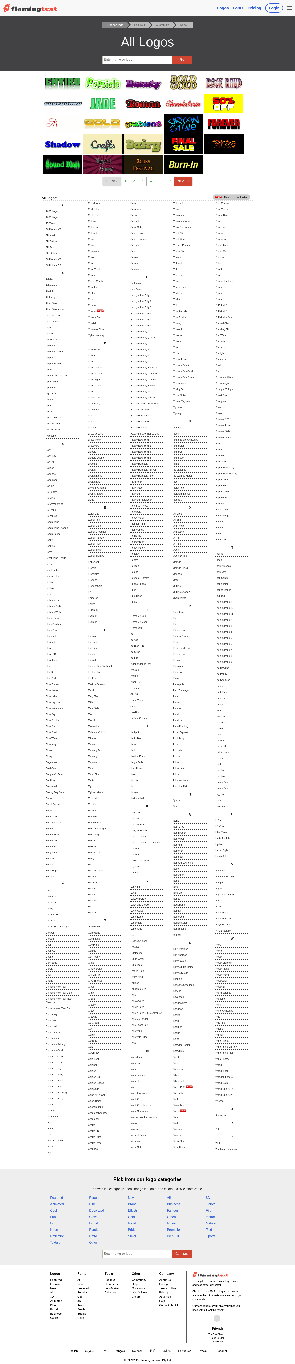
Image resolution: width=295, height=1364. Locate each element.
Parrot (176, 618)
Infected (134, 670)
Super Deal (221, 479)
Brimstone (51, 816)
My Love (177, 407)
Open (176, 549)
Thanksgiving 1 (223, 602)
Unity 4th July (222, 838)
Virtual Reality (223, 930)
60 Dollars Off (53, 265)
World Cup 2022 (224, 1095)
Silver (176, 1075)
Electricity (93, 574)
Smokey (177, 1129)
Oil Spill (177, 519)
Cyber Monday (96, 335)
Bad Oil (50, 462)
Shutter (177, 1063)
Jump (133, 786)
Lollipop (134, 983)
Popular (94, 1197)
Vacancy (220, 870)
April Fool (51, 387)
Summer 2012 (223, 419)
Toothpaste (221, 722)
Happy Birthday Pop (141, 391)
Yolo (217, 1129)
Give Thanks (95, 980)
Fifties (91, 702)
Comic (91, 239)
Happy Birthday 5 (139, 361)
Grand (133, 203)
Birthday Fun (53, 600)
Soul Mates (221, 209)
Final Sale (93, 708)
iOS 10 (134, 694)
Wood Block (221, 1071)
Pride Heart (179, 768)
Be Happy (51, 492)
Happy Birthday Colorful (143, 379)
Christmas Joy (53, 1068)
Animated (57, 1204)
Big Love (50, 588)
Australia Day (53, 423)
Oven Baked (179, 598)
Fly (89, 786)
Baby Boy (51, 456)
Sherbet (177, 1027)
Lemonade (136, 928)
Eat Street (93, 562)
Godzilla (92, 1040)
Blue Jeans (52, 690)
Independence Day (140, 664)
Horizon (134, 566)
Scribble (177, 979)
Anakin (49, 369)
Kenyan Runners (139, 830)
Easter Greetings (97, 531)
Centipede (51, 962)
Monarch (178, 329)
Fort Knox (93, 804)
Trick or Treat (222, 752)
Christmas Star (54, 1086)
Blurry (49, 756)
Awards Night (53, 429)
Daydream (94, 397)
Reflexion (178, 850)
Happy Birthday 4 (139, 355)
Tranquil (219, 740)
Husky (133, 602)
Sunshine (220, 461)
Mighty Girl (179, 251)
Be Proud (51, 510)
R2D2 (176, 820)
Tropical (219, 758)
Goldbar (92, 1065)
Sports (218, 275)
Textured (220, 596)
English (73, 1350)
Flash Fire (93, 774)
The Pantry (221, 674)
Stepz (218, 371)
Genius (92, 950)
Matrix (133, 1123)
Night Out (178, 451)
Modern (177, 299)
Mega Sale (136, 1147)
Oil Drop (177, 513)
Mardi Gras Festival (141, 1105)
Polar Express (180, 732)
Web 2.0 (173, 1236)
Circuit (49, 1128)
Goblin (91, 1034)
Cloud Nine (94, 203)
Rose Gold (179, 916)
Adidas (49, 279)
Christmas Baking (55, 1044)
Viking (218, 906)
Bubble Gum (52, 834)
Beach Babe (52, 522)
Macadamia (136, 1057)
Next (181, 181)
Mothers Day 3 (181, 365)
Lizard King (136, 977)
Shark (176, 1021)
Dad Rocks (94, 349)
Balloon (50, 468)
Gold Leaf (93, 1059)
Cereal (49, 968)
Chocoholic (52, 1026)
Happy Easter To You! (142, 415)
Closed (50, 1146)
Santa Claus (179, 961)
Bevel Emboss (53, 570)
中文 (103, 1350)
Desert (91, 421)
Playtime (177, 720)
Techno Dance (223, 590)
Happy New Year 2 (140, 445)
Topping (219, 728)
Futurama (93, 912)
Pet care (177, 660)
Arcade (50, 399)
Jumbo (134, 780)
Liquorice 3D (137, 965)
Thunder (220, 704)
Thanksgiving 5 (223, 638)
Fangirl (92, 660)
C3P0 (49, 890)
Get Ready (94, 956)
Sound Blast (222, 215)
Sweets (219, 527)
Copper (92, 275)
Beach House (53, 534)
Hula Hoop (136, 596)
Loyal (133, 1043)
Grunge (134, 263)
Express (92, 622)
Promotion (174, 1229)
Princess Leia (180, 780)
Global (91, 998)
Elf (89, 592)
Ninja (176, 463)
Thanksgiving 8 (223, 656)
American (51, 345)
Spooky (219, 269)
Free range (94, 834)
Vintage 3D (221, 912)
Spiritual (219, 257)
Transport (220, 746)
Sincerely (178, 1093)
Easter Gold (94, 525)
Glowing (92, 1016)
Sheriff (176, 1033)
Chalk (49, 974)
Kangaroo (135, 812)
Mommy (177, 323)
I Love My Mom (138, 622)
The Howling (222, 668)
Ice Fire (134, 658)
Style (218, 407)
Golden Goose (96, 1083)
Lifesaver (135, 947)
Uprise (219, 844)
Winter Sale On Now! (226, 1046)
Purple (94, 1229)
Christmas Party (54, 1074)
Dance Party (95, 367)
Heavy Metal (137, 517)
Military (177, 257)
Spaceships (221, 227)
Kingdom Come (139, 854)
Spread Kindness (224, 281)
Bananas (51, 474)
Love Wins (136, 1031)
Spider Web (221, 251)
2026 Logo (52, 217)
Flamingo (93, 756)
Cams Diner (52, 902)
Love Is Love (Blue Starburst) (146, 1013)
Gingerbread (95, 968)
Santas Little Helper (183, 967)
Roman (177, 910)
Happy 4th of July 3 (140, 307)
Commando (94, 251)
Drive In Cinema (97, 487)
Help (135, 1284)
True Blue (220, 770)
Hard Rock (136, 481)
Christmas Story (54, 1098)
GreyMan (135, 245)
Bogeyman (52, 762)
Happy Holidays (139, 427)
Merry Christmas (182, 227)
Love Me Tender (139, 1019)
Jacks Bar (135, 738)
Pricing (254, 8)
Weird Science (223, 992)
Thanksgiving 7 (223, 650)
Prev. (114, 181)
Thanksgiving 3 (223, 626)
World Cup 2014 (224, 1089)
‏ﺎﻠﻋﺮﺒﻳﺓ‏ (89, 1350)
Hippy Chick (137, 529)
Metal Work (179, 239)
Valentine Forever (225, 876)
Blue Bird (51, 678)
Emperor (93, 598)
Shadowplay (180, 1003)
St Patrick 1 (221, 305)
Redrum (177, 844)
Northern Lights (181, 493)
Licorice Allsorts (139, 941)
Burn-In (50, 858)
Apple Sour (52, 381)
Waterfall (220, 986)
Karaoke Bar (137, 824)
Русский (204, 1350)
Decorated (96, 1210)
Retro (176, 880)
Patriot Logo (179, 630)
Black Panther (53, 624)
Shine (176, 1039)
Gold (90, 1046)
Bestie (49, 564)
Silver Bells (179, 1081)
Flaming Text (95, 750)
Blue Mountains (54, 708)
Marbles (134, 1087)
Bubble (50, 828)
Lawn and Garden (140, 904)
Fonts (238, 8)
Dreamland (94, 481)
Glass (91, 986)
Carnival (50, 920)
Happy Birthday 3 (139, 349)
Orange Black (180, 568)
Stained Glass (223, 323)
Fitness (92, 738)
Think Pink (221, 692)
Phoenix (177, 672)
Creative (92, 305)
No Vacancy (179, 469)
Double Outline (96, 457)
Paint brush (179, 612)
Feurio (91, 690)
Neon (176, 433)
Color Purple (95, 227)
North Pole (179, 487)
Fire (90, 714)
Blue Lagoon (53, 702)
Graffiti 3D (93, 1131)
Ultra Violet (221, 832)
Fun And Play (95, 870)
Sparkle (219, 233)
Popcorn (177, 744)
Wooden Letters (224, 1077)
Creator (92, 311)
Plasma (177, 708)
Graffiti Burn (94, 1137)
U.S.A (218, 820)
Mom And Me (180, 311)
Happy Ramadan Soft (142, 475)
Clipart (136, 1296)
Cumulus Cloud (96, 329)
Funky (91, 888)
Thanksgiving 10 (224, 608)
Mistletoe (178, 293)
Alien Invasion (53, 315)
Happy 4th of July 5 (140, 319)
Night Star (178, 457)
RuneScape (179, 928)
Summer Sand (223, 437)
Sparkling (220, 239)
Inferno (134, 676)
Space (218, 221)
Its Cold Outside (139, 718)
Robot (176, 898)
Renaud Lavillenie (183, 862)
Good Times (94, 1101)
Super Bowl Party (224, 467)
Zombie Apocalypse (226, 1149)
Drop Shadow (95, 493)
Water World (222, 974)
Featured (56, 1197)
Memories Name (182, 221)
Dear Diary (94, 403)
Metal (132, 1223)
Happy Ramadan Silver (143, 469)
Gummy (134, 269)
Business (51, 876)
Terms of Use (167, 1288)
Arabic (81, 1305)
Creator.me (112, 1284)
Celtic (80, 1317)
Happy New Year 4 (140, 457)
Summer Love (223, 425)
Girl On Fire (94, 974)
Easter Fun (94, 519)
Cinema (50, 1122)
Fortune (92, 810)
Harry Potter (136, 487)
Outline (177, 586)
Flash (91, 768)
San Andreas (180, 955)
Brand (132, 1204)
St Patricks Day (223, 317)
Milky (176, 269)
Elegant (92, 580)
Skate (176, 1099)
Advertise (165, 1296)
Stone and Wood (224, 377)
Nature (211, 1223)
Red (209, 1229)
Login (274, 8)
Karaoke (135, 818)
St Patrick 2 (221, 311)
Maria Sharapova (139, 1111)
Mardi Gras (136, 1099)
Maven (134, 1129)
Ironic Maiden (137, 700)
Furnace (92, 906)
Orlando (177, 574)
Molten (176, 305)
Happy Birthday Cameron (144, 373)
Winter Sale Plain (224, 1052)
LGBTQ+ (135, 935)
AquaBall (51, 393)
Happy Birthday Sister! (142, 397)
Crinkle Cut (94, 317)
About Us (165, 1279)
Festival (92, 678)
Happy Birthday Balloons (144, 367)
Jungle (134, 792)
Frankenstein (95, 822)
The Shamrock (223, 680)
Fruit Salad (94, 852)
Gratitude (135, 221)
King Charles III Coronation (145, 842)
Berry (49, 552)
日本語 (166, 1350)
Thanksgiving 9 (223, 662)
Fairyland (93, 642)
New (131, 1197)
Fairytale (93, 648)
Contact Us (166, 1305)
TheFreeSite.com (217, 1334)
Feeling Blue (95, 672)
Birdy (48, 594)
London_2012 (138, 989)
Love (133, 995)
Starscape (220, 359)
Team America (223, 566)
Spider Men (221, 245)
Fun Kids (93, 876)
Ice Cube (135, 652)
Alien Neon (52, 321)
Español (222, 1350)
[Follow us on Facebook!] (217, 1318)
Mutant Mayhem (181, 401)
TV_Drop (220, 794)
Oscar (176, 580)
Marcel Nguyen (138, 1093)
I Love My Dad (138, 616)
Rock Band (179, 904)
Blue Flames (52, 684)
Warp (218, 944)
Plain (176, 696)
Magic (133, 1069)
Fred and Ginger (97, 828)
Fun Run (93, 882)
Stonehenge (222, 383)
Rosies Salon (180, 922)
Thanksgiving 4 (223, 632)
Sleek (176, 1111)
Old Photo (178, 525)
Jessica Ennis (137, 756)
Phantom (178, 666)
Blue (48, 666)
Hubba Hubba (138, 584)
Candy (49, 908)
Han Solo (135, 289)
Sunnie (219, 449)
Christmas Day (54, 1062)
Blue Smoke (52, 720)
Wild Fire (220, 1022)
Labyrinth (135, 886)
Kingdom (135, 848)
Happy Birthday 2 (139, 343)
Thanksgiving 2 (223, 620)
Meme (176, 209)
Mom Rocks (179, 317)
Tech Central (222, 578)
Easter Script (95, 549)
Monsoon (178, 335)
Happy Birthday (138, 331)
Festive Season (96, 684)
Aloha (49, 327)
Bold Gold (51, 768)
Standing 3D (222, 329)
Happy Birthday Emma (142, 385)
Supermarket (222, 491)
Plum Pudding (180, 726)
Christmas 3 (52, 1038)
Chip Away (51, 1014)
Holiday (134, 553)
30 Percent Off (53, 229)
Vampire (219, 882)
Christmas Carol (54, 1056)
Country (92, 287)
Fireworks (93, 726)
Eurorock (93, 610)
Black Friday (52, 618)
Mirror (176, 281)
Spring (219, 287)
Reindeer (178, 856)
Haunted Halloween (141, 499)
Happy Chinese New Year (144, 403)
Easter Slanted (96, 555)
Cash (49, 944)
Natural (177, 427)
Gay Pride (93, 944)
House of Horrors (139, 578)
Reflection (57, 1236)
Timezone (220, 716)
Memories (178, 215)
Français (119, 1350)
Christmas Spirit (54, 1080)
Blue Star (51, 726)
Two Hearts (221, 806)
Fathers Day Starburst (100, 666)
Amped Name (53, 363)
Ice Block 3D (137, 646)
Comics (92, 245)
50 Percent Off (53, 259)
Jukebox (135, 774)
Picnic (176, 678)
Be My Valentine (54, 504)
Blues (49, 750)
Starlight (219, 353)
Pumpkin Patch (181, 786)
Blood (49, 648)
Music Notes (179, 395)
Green (171, 1217)
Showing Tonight (182, 1045)
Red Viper (178, 838)
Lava (133, 892)
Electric (92, 568)
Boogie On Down (55, 774)
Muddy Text (179, 389)
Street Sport (221, 395)
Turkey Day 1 (222, 788)
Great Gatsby (137, 227)
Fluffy (91, 780)
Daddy (91, 355)
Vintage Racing (223, 918)
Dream (92, 469)
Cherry (49, 980)
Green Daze (137, 233)
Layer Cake (136, 910)
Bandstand (52, 480)
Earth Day (93, 513)
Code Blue (94, 209)
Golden (92, 1071)
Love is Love (137, 1007)
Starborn (220, 341)
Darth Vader (94, 385)
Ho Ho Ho (135, 535)
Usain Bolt (221, 856)
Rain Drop (178, 826)
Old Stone (178, 531)
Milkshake (178, 263)
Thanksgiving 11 (224, 614)
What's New (139, 1292)
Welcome (220, 998)
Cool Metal (94, 269)
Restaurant (179, 874)
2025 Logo (52, 211)
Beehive (50, 546)
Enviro (91, 604)
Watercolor (221, 980)
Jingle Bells (136, 762)
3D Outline (51, 241)
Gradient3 (93, 1119)
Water (218, 956)
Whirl (218, 1004)
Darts (91, 391)
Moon (176, 347)
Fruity (91, 858)
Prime (176, 774)
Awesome (51, 435)
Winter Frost (221, 1040)
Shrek (176, 1057)
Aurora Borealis (54, 417)
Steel (218, 365)
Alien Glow (52, 303)
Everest (92, 616)
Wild (217, 1016)
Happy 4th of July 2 (140, 301)
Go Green (93, 1022)
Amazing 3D (52, 339)
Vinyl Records (223, 924)
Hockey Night (137, 541)
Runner (177, 935)
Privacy (163, 1292)
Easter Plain (94, 543)
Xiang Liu (220, 1115)
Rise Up (177, 892)
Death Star (94, 409)
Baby (48, 450)
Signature (178, 1069)
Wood (218, 1065)
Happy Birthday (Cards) (143, 337)
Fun (90, 864)
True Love (220, 776)
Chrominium (52, 1116)
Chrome (50, 1110)
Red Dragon (179, 832)
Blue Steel (51, 732)
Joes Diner (136, 768)
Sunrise (219, 455)
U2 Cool (219, 826)
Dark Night (94, 379)
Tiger (218, 710)
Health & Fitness (139, 505)
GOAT (91, 1028)
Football (92, 798)
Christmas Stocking (56, 1092)
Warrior (219, 950)
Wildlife (219, 1028)
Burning (50, 864)
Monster (177, 341)
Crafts (91, 293)
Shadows (178, 1009)
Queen (176, 806)
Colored (92, 233)
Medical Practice (139, 1135)
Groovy (134, 257)
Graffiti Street (95, 1143)
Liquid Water (137, 959)
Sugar (218, 413)
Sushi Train (221, 509)
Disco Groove (95, 433)
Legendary (136, 922)
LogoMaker (112, 1288)
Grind (133, 251)
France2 (92, 816)
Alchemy (50, 297)
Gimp (91, 962)
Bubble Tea (52, 840)
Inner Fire (135, 682)
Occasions (138, 1288)
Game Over (94, 926)
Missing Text (179, 287)
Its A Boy (134, 712)
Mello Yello (179, 203)
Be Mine (50, 498)
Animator (110, 1292)
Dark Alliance (95, 373)
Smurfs (177, 1135)
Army (48, 405)
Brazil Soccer (53, 804)
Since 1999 (179, 1087)
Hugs (133, 590)
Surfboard (220, 503)
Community (139, 1279)
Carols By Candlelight (58, 926)
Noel (175, 481)
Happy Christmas (139, 409)
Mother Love (180, 359)
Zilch (218, 1143)
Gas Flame (94, 938)
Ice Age (134, 640)
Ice (132, 634)
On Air (176, 537)
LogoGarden (218, 1338)
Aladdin (50, 291)
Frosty (91, 840)
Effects (133, 1210)
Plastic (176, 714)
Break (49, 810)
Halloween (136, 283)
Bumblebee (52, 846)
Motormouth (179, 383)
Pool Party (178, 738)
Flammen (93, 762)
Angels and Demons (57, 375)
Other (93, 1242)
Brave (49, 798)
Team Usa (220, 572)
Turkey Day (221, 782)
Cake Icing (51, 896)
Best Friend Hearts (56, 558)
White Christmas (224, 1010)
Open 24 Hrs (180, 555)
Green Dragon (138, 239)
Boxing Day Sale (55, 792)
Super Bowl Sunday (226, 473)
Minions (177, 275)
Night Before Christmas (185, 439)
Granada (93, 1149)
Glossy (92, 1004)
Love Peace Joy (139, 1025)
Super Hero (221, 485)
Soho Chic (178, 1141)
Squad (219, 293)
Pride (176, 762)
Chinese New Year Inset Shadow (59, 1000)
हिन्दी (152, 1350)
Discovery (93, 445)
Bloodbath (51, 660)
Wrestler (219, 1101)
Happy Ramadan (139, 463)
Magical (134, 1081)
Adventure (51, 285)
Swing (218, 533)
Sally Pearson (180, 949)
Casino (50, 956)
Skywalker (178, 1105)
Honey (134, 560)
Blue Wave (52, 738)
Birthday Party (53, 606)
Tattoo (218, 560)
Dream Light (95, 475)
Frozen (92, 846)
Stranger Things (224, 389)
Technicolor (221, 584)
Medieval (135, 1141)
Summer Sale (222, 431)
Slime (176, 1117)
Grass (133, 215)
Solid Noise (179, 1147)
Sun (217, 443)
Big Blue (50, 582)
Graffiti (91, 1125)
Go (182, 59)
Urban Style (221, 850)
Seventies (178, 997)
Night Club (179, 445)
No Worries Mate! (182, 475)
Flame (91, 744)
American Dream (55, 351)
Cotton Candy (95, 281)
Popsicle (177, 750)
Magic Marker (137, 1075)
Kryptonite (135, 866)
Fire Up (92, 720)
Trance (219, 734)
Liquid (93, 1223)
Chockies (51, 1020)
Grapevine (136, 209)
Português (184, 1350)
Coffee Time (94, 215)
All (169, 1197)
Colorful (211, 1204)
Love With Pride (139, 1037)
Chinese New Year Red (58, 1008)
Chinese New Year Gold (59, 992)
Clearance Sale (54, 1140)
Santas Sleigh (180, 973)
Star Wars (220, 335)
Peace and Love (182, 648)
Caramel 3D (52, 914)
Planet (176, 702)
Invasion (135, 688)
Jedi (132, 750)
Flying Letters (95, 792)
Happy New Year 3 (140, 451)
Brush (81, 1309)
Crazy (91, 299)
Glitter (91, 992)
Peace (176, 642)
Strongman (221, 401)
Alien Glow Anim (55, 309)
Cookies (92, 257)
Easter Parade (96, 537)
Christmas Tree (54, 1104)
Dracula (92, 463)
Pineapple (178, 684)
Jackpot (134, 732)
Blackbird (51, 636)
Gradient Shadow (97, 1113)
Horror (210, 1217)
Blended (50, 642)
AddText (110, 1279)
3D (208, 1197)
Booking (50, 780)
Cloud (49, 1152)
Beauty (49, 540)
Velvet (218, 900)
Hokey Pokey (137, 547)
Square (219, 299)
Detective (93, 427)
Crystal (92, 323)
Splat (218, 263)
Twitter (218, 800)
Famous (173, 1210)
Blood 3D (51, 654)
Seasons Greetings (183, 985)
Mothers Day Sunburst (185, 377)
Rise (175, 886)
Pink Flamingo (181, 690)
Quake (176, 800)
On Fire (177, 543)
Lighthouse (136, 953)
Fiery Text (93, 696)
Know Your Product (140, 860)
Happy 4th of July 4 (140, 313)
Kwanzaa (135, 872)
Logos (223, 8)
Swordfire (220, 539)
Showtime (178, 1051)
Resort (176, 868)
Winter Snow (222, 1059)
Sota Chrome (222, 203)
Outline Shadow (181, 592)
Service (177, 991)
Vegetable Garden (225, 894)
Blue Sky (50, 714)
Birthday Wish (53, 612)
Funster (92, 894)
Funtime (92, 900)
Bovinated (51, 786)
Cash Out (51, 950)
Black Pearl (52, 630)
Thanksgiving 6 (223, 644)
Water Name (222, 968)
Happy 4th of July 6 (140, 325)
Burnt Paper (52, 870)
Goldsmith (93, 1089)
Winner (219, 1034)
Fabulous (93, 636)
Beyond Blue (53, 576)
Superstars (221, 497)
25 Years (50, 223)
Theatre (219, 686)
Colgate (92, 221)
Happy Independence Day (144, 433)
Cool (90, 263)
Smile (176, 1123)
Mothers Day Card (183, 371)
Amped (50, 357)
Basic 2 (50, 486)
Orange (177, 562)
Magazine (135, 1063)
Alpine (49, 333)
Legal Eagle (137, 916)
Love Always (137, 1001)
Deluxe (92, 415)
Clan (48, 1134)
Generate (182, 1253)
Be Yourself (52, 516)
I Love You (136, 628)
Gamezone (94, 932)
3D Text (50, 247)
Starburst (220, 347)
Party (176, 624)
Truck (218, 764)
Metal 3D (178, 233)
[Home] (30, 8)
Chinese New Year (56, 986)
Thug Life (220, 698)
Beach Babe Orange (57, 528)
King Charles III (138, 836)
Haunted (135, 493)
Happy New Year (139, 439)
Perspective (179, 654)
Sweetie (219, 521)
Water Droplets (223, 962)
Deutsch (137, 1350)
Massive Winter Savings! (143, 1117)
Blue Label (52, 696)
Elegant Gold (95, 586)
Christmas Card (54, 1050)
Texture (55, 1242)
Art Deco (50, 411)
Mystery (177, 413)
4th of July (51, 253)
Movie (171, 1223)
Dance (91, 361)
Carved (50, 938)
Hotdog (134, 572)
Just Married (137, 798)
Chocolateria (53, 1032)
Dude (91, 499)
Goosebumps (95, 1107)
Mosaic (177, 353)
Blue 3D (50, 672)
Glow (91, 1010)
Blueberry (51, 744)
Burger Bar (52, 852)
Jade (133, 744)
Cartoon (50, 932)
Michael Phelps (181, 245)
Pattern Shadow (181, 636)
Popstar (177, 756)
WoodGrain (221, 1083)
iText (132, 706)
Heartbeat (135, 511)
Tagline (219, 553)
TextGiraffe (218, 1341)
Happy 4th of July (139, 295)
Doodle (92, 451)
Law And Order (138, 898)
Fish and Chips (96, 732)
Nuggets (177, 499)
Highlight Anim (138, 523)
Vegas (218, 888)
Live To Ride (137, 971)
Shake (176, 1015)
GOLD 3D (93, 1052)
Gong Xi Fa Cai (96, 1095)
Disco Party (94, 439)
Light (53, 1223)
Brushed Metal (54, 822)
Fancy (91, 654)
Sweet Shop (222, 515)
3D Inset (50, 235)
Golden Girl (94, 1077)
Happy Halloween (140, 421)
